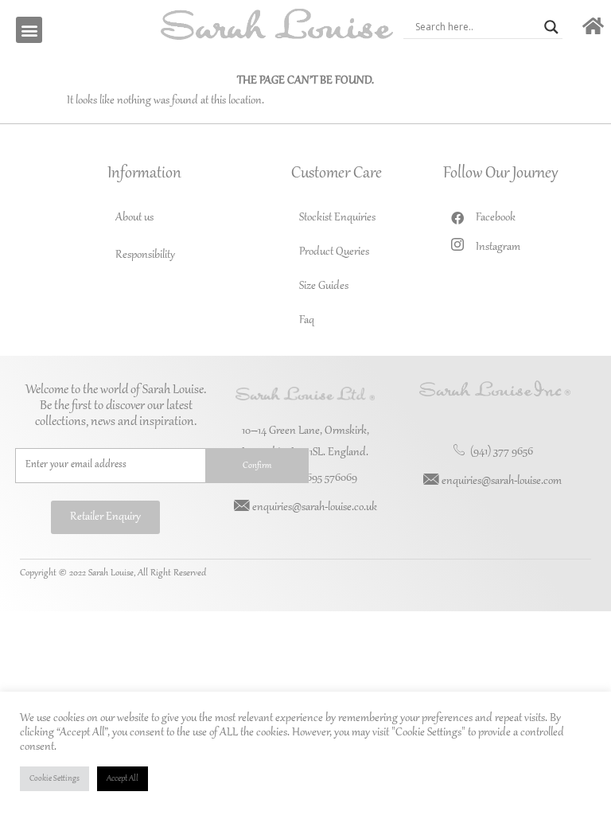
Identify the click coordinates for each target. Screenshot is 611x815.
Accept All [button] (122, 779)
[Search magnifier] (551, 27)
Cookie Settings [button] (54, 779)
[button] (29, 30)
